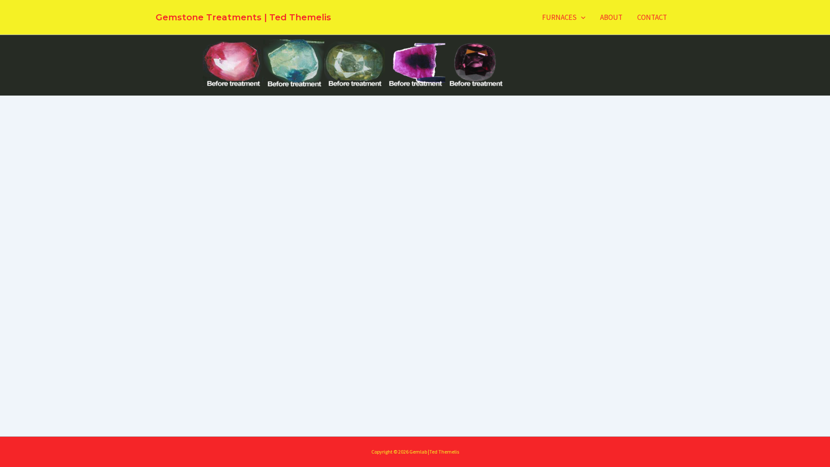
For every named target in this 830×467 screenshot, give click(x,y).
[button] (581, 17)
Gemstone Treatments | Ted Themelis (243, 17)
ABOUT (611, 17)
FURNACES (559, 17)
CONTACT (652, 17)
